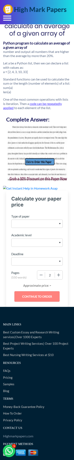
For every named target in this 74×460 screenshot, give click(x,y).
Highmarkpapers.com (18, 436)
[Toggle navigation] (7, 18)
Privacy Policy (12, 420)
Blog (6, 391)
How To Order (12, 413)
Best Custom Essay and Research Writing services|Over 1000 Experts (31, 334)
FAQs (6, 371)
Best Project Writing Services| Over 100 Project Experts (35, 346)
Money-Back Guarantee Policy (23, 407)
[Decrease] (41, 275)
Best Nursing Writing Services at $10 (28, 355)
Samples (8, 384)
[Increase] (58, 275)
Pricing (8, 377)
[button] (9, 451)
